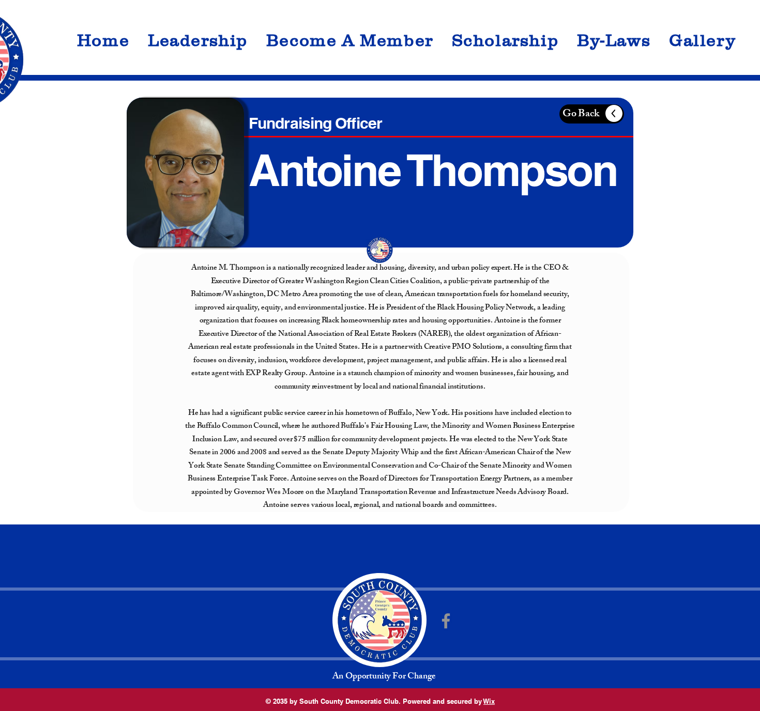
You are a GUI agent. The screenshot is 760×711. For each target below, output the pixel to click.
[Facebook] (446, 621)
